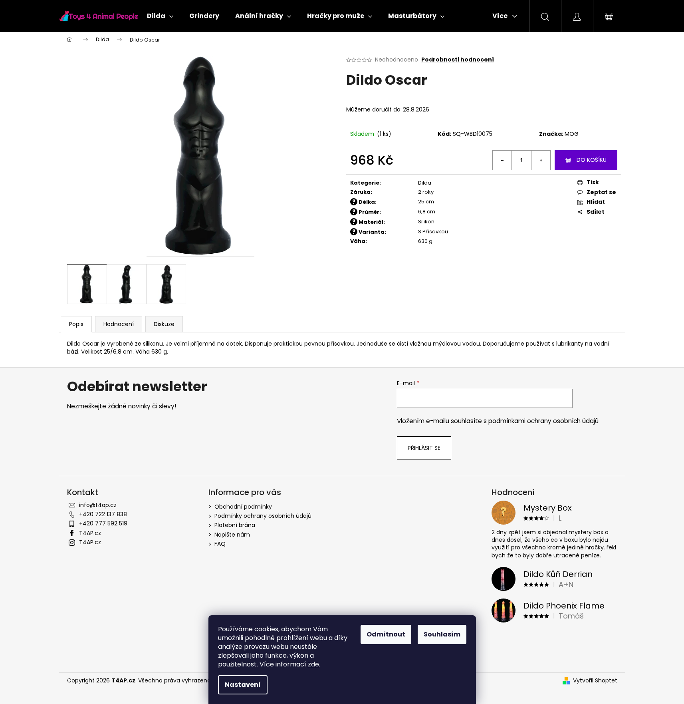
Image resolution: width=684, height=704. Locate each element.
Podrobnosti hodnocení (457, 60)
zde (313, 664)
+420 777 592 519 (103, 523)
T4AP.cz (90, 533)
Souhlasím (442, 634)
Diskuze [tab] (164, 324)
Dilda (424, 183)
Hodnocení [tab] (118, 324)
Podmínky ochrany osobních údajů (262, 516)
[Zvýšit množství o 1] (540, 160)
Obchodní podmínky (243, 507)
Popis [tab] (76, 324)
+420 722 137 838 (103, 514)
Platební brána (234, 525)
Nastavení (243, 684)
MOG (572, 134)
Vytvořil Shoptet (595, 680)
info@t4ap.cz (98, 505)
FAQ (220, 544)
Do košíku (592, 160)
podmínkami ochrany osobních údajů (543, 421)
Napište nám (232, 535)
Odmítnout (386, 634)
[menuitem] (160, 16)
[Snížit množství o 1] (502, 160)
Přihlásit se (424, 448)
